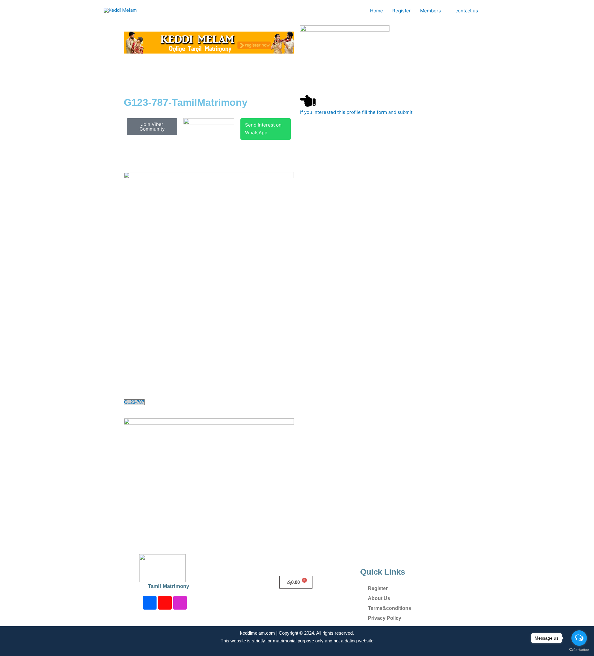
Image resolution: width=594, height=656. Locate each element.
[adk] (209, 429)
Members (430, 11)
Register (401, 11)
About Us (379, 598)
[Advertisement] (252, 74)
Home (376, 11)
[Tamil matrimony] (209, 42)
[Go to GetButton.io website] (579, 650)
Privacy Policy (384, 618)
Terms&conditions (389, 608)
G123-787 (134, 402)
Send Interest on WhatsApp (263, 129)
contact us (466, 11)
